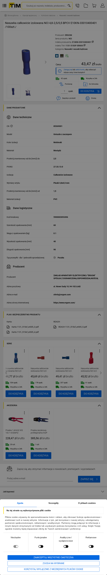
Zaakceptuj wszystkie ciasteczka (53, 557)
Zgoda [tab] (20, 503)
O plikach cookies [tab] (87, 503)
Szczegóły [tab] (53, 503)
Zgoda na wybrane (53, 563)
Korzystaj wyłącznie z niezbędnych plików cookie (53, 569)
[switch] (40, 546)
